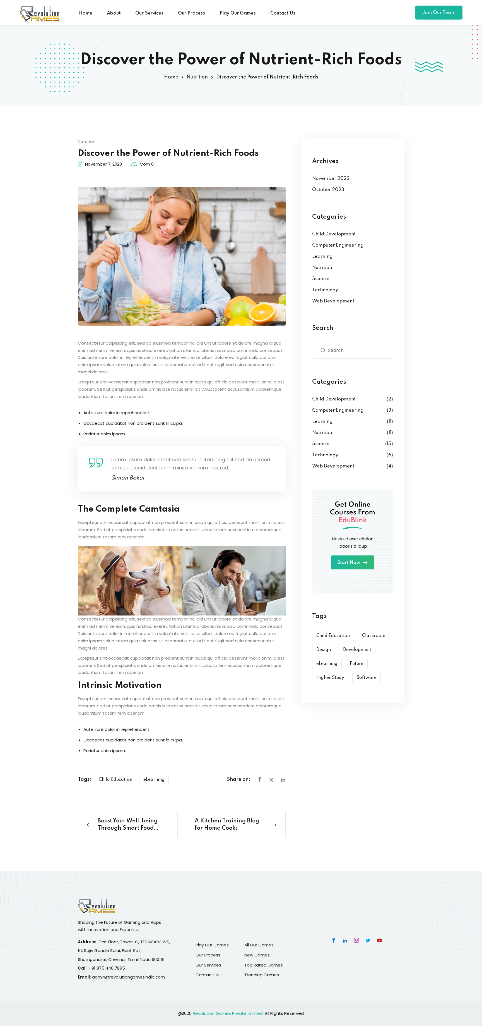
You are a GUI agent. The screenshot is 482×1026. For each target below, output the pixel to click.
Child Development (334, 234)
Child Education (115, 779)
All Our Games (259, 945)
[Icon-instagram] (356, 940)
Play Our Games (238, 13)
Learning (322, 256)
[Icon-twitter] (368, 940)
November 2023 (331, 178)
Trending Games (261, 975)
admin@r (101, 977)
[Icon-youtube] (379, 940)
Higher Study (330, 678)
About (114, 13)
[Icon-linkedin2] (345, 940)
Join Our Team (439, 12)
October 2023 (328, 189)
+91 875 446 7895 (107, 968)
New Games (257, 955)
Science (320, 278)
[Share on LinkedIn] (283, 780)
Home (85, 13)
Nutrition (197, 77)
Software (366, 678)
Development (357, 650)
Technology (325, 290)
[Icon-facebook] (334, 940)
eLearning (154, 779)
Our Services (149, 13)
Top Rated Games (263, 965)
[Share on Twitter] (271, 780)
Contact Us (282, 13)
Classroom (373, 636)
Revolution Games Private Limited (228, 1013)
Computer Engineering (337, 245)
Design (323, 650)
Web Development (333, 301)
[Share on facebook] (259, 780)
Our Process (191, 13)
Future (356, 664)
